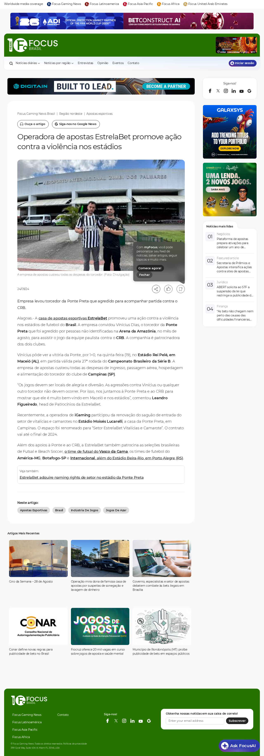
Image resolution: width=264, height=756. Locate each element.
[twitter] (218, 91)
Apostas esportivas (99, 114)
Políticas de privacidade (75, 743)
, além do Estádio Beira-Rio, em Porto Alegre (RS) (126, 458)
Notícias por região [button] (57, 63)
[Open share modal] (156, 289)
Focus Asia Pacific (25, 729)
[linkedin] (233, 91)
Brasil (59, 510)
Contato (133, 63)
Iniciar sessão (244, 63)
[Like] (168, 289)
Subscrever (237, 721)
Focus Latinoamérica (27, 722)
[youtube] (241, 91)
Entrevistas (85, 63)
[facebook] (210, 91)
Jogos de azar (116, 510)
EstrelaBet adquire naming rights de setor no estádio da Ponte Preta (82, 477)
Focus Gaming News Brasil (36, 114)
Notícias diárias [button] (26, 63)
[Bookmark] (181, 289)
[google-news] (249, 91)
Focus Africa (21, 737)
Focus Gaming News (26, 715)
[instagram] (226, 91)
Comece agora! (149, 268)
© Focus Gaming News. (22, 743)
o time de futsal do (96, 451)
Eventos (118, 63)
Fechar (144, 275)
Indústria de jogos (84, 510)
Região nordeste (70, 114)
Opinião (102, 63)
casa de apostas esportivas (73, 318)
